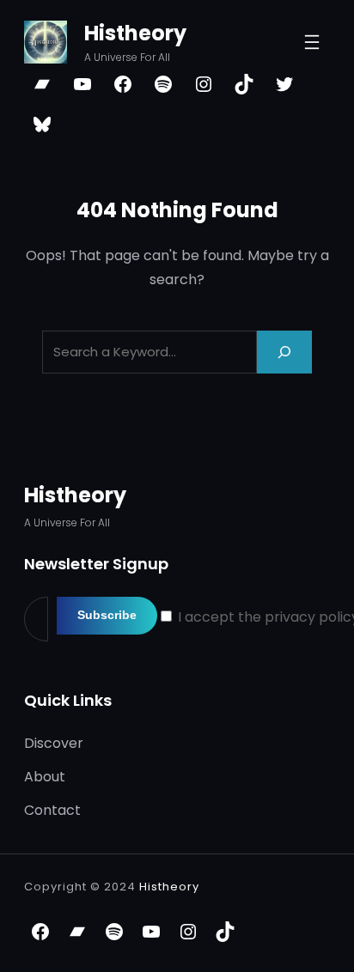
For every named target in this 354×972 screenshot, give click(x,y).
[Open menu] (312, 42)
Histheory (135, 33)
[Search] (284, 352)
